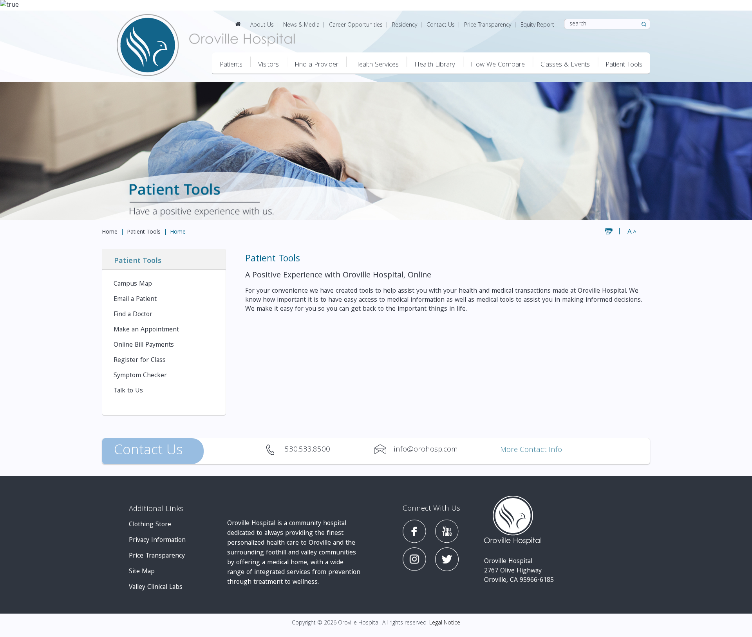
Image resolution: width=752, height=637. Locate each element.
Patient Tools (144, 232)
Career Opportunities (356, 25)
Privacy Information (157, 540)
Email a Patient (135, 299)
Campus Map (133, 284)
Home (110, 232)
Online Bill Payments (144, 345)
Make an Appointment (146, 330)
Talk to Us (128, 391)
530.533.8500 (275, 449)
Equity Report (537, 25)
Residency (404, 25)
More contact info (531, 450)
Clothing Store (150, 525)
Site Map (142, 572)
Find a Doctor (133, 315)
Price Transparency (487, 25)
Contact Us (441, 25)
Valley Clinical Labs (156, 587)
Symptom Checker (140, 376)
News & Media (301, 25)
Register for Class (140, 360)
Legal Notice (444, 623)
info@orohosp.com (384, 449)
